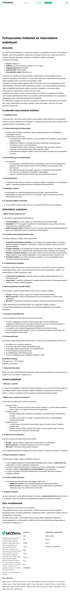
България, (58, 581)
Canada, (9, 581)
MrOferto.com (18, 589)
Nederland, (38, 581)
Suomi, (29, 584)
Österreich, (51, 581)
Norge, (8, 586)
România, (24, 586)
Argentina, (45, 581)
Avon (24, 561)
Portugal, (18, 586)
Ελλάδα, (29, 581)
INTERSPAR (26, 568)
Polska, (12, 586)
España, (24, 584)
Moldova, (63, 584)
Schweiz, (5, 584)
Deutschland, (16, 581)
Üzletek (47, 539)
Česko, (15, 584)
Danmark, (23, 581)
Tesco (25, 546)
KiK (24, 564)
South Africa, (10, 589)
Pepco (25, 554)
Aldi (24, 539)
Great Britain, (40, 584)
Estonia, (19, 584)
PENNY (25, 543)
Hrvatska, (47, 584)
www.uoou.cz (13, 364)
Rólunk (47, 543)
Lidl (24, 536)
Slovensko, (39, 586)
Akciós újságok (49, 536)
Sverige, (33, 586)
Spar (24, 550)
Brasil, (63, 581)
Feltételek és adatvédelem (53, 546)
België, (4, 581)
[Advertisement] (35, 21)
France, (33, 584)
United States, (57, 586)
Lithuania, (53, 584)
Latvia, (58, 584)
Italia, (33, 581)
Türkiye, (50, 586)
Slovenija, (45, 586)
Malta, (4, 586)
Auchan (25, 557)
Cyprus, (10, 584)
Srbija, (29, 586)
